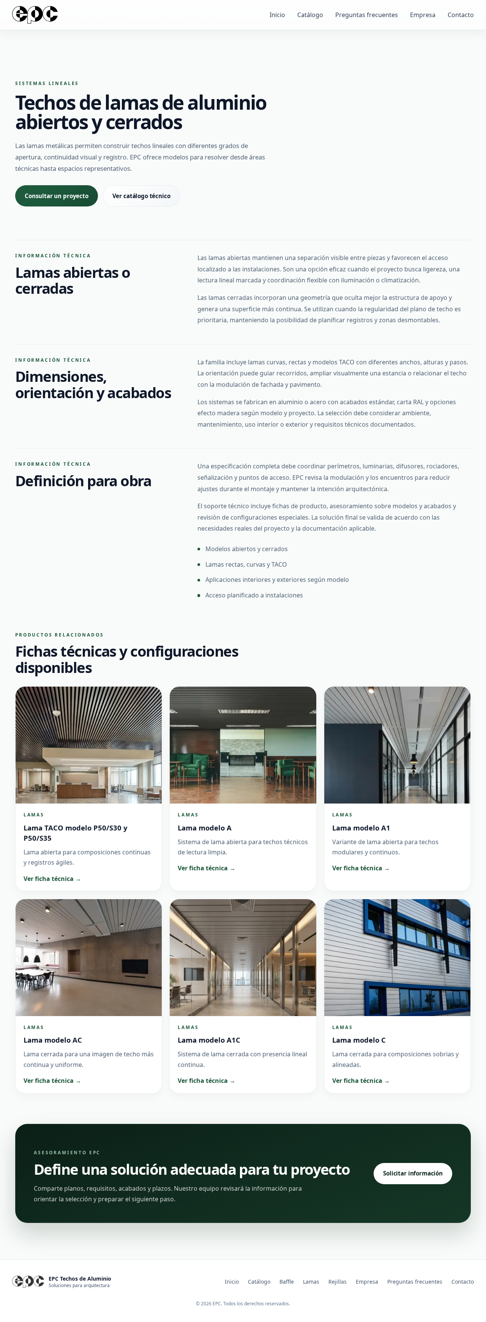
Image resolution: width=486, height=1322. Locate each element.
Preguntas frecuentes (366, 15)
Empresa (423, 15)
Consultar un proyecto (56, 196)
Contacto (461, 15)
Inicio (277, 15)
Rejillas (337, 1281)
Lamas (311, 1281)
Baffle (286, 1281)
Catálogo (310, 15)
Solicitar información (413, 1173)
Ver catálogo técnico (141, 196)
